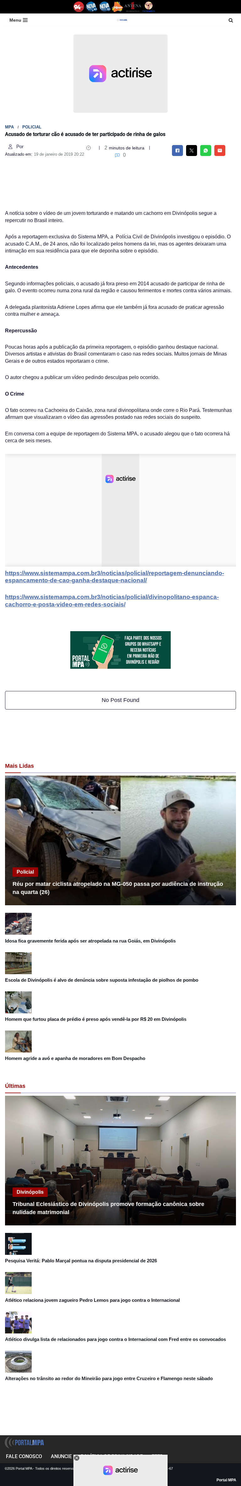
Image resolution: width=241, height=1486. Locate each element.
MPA (9, 127)
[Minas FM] (117, 6)
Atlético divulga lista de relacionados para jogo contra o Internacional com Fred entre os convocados (115, 1339)
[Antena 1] (132, 6)
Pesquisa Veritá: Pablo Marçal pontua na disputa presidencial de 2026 (81, 1260)
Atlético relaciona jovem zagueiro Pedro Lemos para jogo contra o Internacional (92, 1300)
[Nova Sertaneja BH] (91, 6)
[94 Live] (78, 6)
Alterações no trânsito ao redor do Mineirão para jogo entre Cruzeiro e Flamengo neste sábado (109, 1378)
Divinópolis (30, 1192)
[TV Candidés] (148, 6)
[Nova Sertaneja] (105, 6)
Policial (31, 127)
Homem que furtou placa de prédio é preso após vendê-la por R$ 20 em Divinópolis (95, 1019)
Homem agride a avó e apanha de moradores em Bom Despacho (75, 1058)
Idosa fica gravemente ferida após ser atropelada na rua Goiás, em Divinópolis (90, 940)
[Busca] (230, 20)
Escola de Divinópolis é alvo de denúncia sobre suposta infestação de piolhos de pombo (101, 980)
